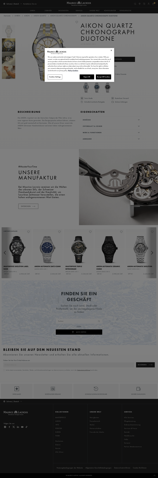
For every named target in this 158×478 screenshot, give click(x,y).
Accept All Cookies (103, 77)
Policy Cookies (73, 71)
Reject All (87, 77)
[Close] (111, 50)
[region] (79, 65)
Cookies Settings (55, 77)
